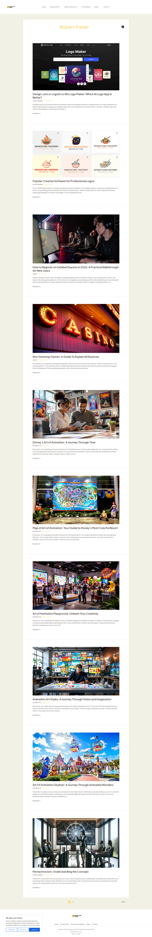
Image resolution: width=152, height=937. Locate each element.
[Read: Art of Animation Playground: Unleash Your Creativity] (76, 585)
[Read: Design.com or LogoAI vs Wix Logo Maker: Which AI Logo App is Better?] (76, 67)
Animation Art (55, 7)
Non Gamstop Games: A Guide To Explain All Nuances (66, 356)
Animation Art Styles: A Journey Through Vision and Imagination (72, 699)
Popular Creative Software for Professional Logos (63, 181)
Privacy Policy (64, 924)
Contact (106, 7)
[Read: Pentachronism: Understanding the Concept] (76, 843)
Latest (35, 274)
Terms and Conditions (78, 924)
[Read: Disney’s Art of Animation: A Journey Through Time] (76, 414)
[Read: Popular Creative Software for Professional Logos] (76, 154)
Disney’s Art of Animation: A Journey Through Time (64, 442)
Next (124, 902)
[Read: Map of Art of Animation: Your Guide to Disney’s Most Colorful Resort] (76, 500)
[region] (23, 924)
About (96, 7)
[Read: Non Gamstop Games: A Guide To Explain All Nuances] (76, 328)
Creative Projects (70, 7)
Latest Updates (38, 101)
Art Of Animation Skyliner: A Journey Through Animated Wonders (73, 785)
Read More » (37, 113)
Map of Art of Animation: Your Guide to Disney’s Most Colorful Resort (75, 528)
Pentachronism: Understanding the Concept (60, 871)
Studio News (85, 7)
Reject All (23, 929)
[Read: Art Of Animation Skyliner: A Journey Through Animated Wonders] (76, 757)
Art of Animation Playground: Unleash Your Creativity (65, 613)
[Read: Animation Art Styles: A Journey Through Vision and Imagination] (76, 671)
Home (44, 7)
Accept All (34, 929)
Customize (11, 929)
